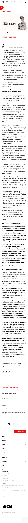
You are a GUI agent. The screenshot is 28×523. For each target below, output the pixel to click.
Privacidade (4, 512)
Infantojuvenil (5, 457)
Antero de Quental (6, 402)
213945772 (4, 490)
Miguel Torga (5, 398)
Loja (3, 465)
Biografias (5, 37)
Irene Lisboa (4, 405)
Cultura (3, 11)
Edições (4, 440)
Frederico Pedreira (6, 408)
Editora (3, 436)
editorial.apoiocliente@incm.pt (19, 490)
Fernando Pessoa (12, 37)
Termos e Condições (11, 512)
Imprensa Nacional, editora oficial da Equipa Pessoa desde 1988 (14, 413)
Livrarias (4, 470)
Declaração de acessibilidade (8, 517)
